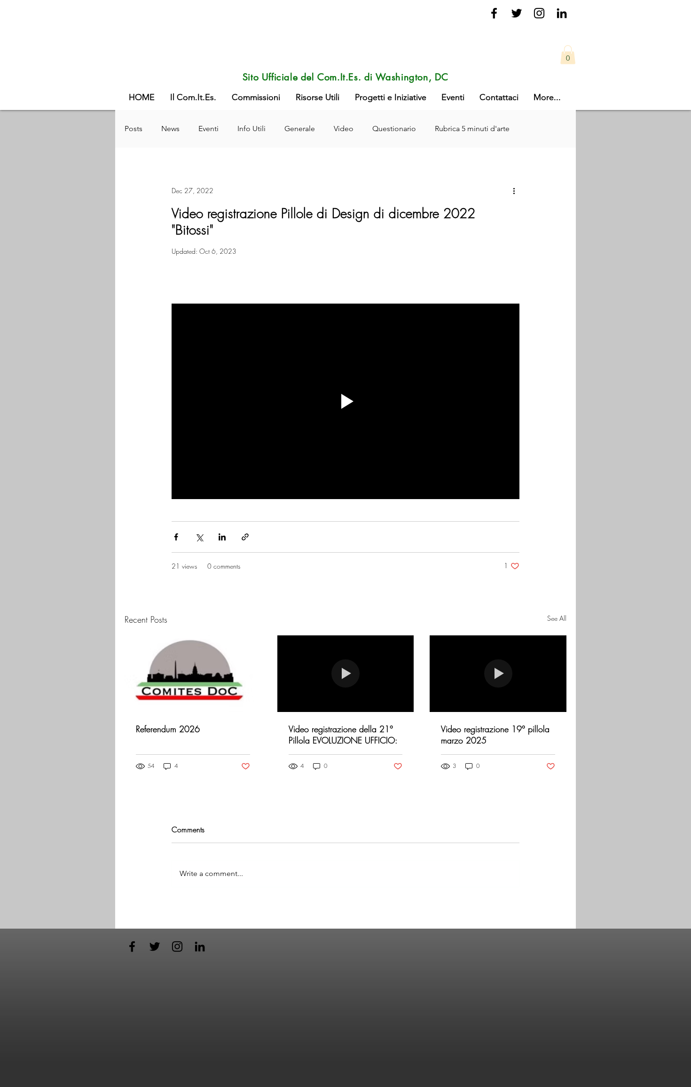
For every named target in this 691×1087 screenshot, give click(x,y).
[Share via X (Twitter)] (199, 536)
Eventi (208, 128)
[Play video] (345, 401)
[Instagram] (539, 13)
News (170, 128)
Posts (133, 128)
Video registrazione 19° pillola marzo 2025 (495, 734)
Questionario (394, 128)
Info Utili (251, 128)
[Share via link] (245, 536)
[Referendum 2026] (193, 673)
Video (343, 128)
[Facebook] (494, 13)
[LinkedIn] (562, 13)
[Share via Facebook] (176, 536)
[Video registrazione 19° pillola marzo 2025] (498, 673)
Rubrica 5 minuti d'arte (472, 128)
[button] (568, 54)
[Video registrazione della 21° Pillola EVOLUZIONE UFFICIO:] (345, 673)
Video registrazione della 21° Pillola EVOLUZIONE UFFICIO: (343, 734)
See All (556, 618)
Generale (299, 128)
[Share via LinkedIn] (222, 536)
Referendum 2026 (168, 729)
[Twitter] (517, 13)
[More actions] (513, 190)
